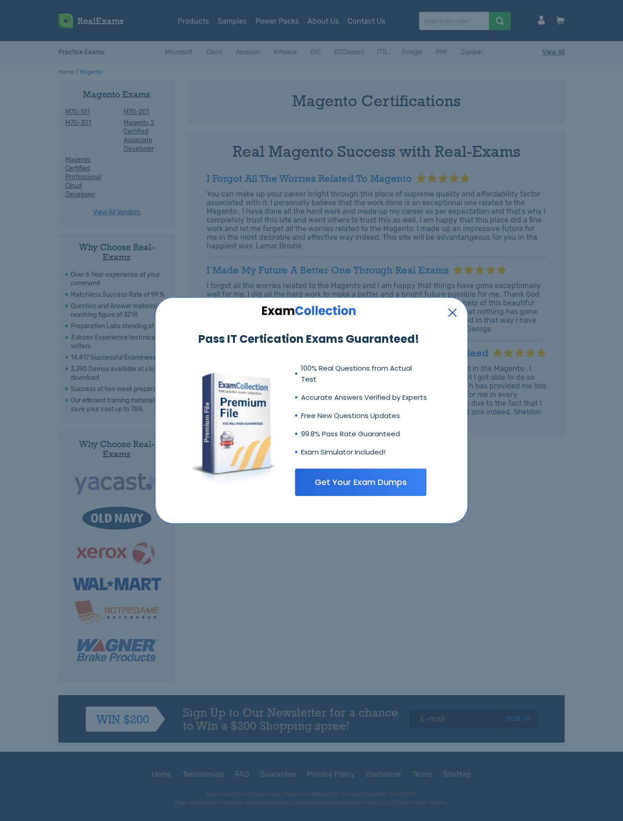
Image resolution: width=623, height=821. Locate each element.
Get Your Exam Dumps (361, 482)
